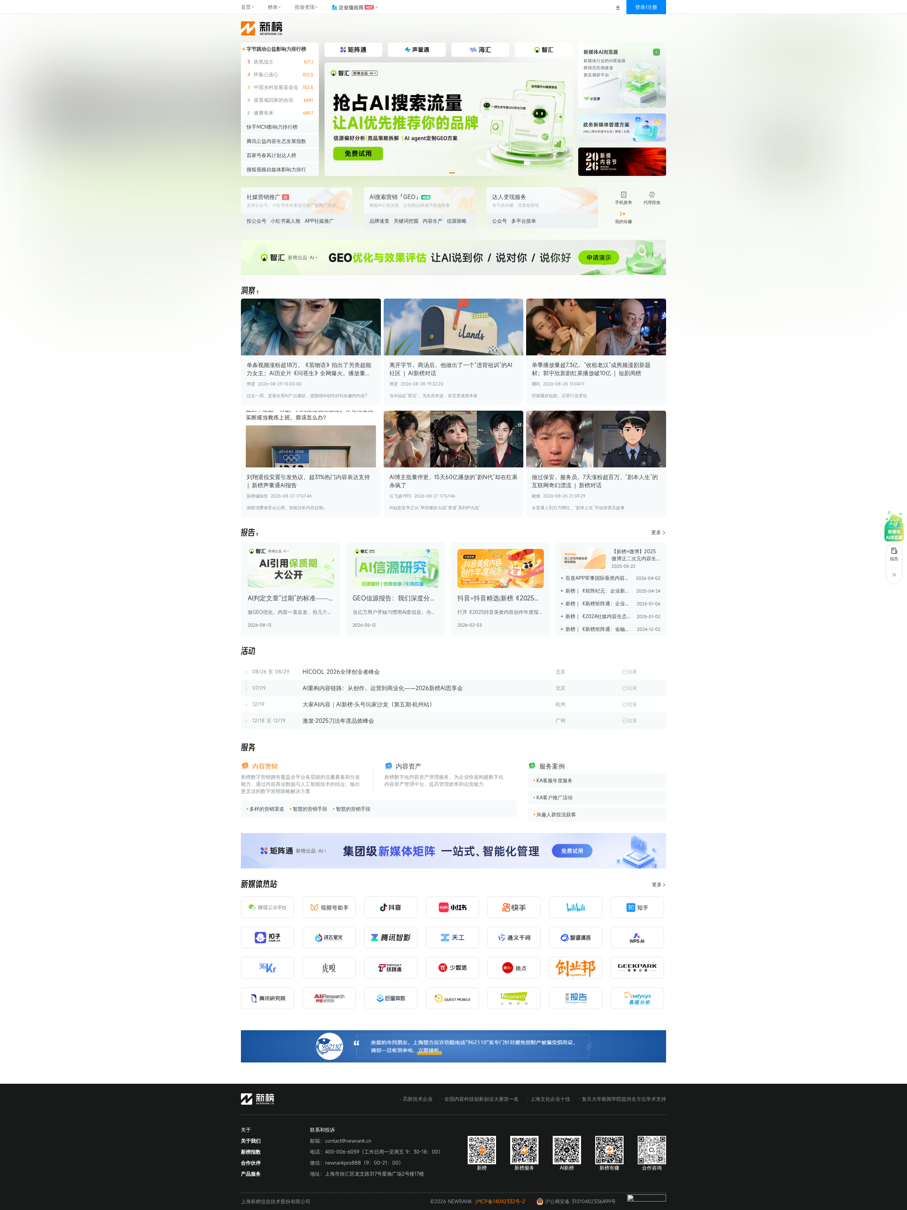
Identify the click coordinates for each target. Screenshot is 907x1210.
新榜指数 (251, 1151)
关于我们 (251, 1140)
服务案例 (552, 766)
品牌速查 (379, 220)
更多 (656, 532)
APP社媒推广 (319, 220)
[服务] (248, 748)
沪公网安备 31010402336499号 (580, 1201)
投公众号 (256, 220)
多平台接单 (523, 220)
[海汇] (449, 119)
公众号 (499, 220)
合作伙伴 (251, 1162)
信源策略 (457, 220)
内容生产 (433, 220)
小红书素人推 (285, 220)
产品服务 (251, 1173)
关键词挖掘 (406, 220)
